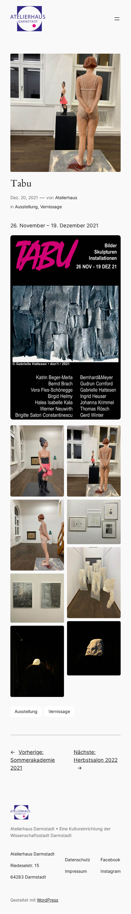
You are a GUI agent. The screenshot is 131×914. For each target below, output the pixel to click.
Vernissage (51, 206)
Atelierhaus (66, 197)
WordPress (47, 899)
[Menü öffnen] (117, 18)
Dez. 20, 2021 (24, 197)
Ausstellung (26, 206)
